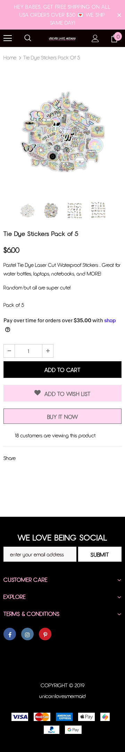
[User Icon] (95, 38)
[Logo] (62, 38)
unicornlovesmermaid (62, 696)
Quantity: (13, 337)
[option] (62, 130)
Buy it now (62, 416)
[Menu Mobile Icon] (7, 38)
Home (9, 57)
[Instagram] (27, 634)
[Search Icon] (27, 38)
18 (17, 435)
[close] (119, 14)
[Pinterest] (45, 634)
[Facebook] (9, 634)
